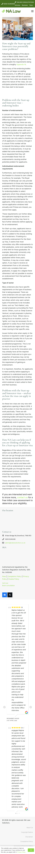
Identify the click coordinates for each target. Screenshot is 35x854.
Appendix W (21, 64)
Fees (31, 5)
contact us (22, 497)
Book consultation (8, 585)
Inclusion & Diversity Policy (23, 846)
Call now (5, 583)
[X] (9, 594)
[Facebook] (4, 594)
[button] (32, 11)
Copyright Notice (27, 832)
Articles (17, 5)
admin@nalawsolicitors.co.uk (15, 543)
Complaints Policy (14, 576)
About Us (30, 827)
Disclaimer (29, 837)
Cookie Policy (14, 579)
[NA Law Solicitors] (11, 11)
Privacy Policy (21, 852)
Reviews (25, 5)
